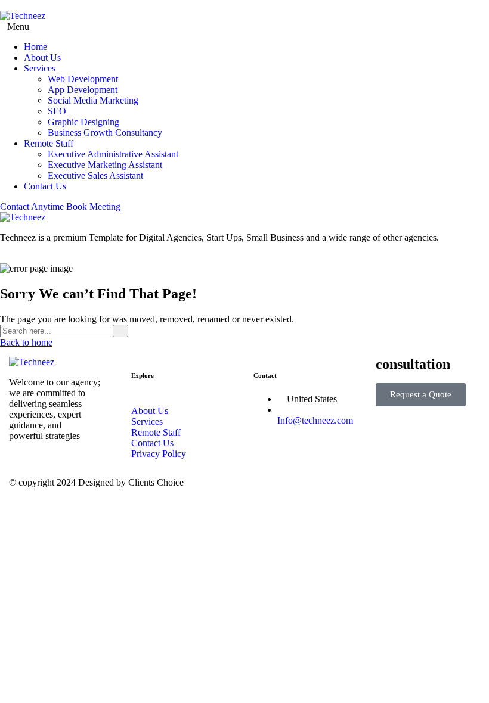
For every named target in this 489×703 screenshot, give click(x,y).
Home (35, 47)
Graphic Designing (83, 122)
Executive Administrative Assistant (113, 154)
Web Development (83, 79)
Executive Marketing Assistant (105, 165)
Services (39, 68)
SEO (57, 111)
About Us (42, 57)
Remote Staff (48, 143)
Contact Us (45, 186)
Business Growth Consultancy (105, 132)
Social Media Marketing (93, 100)
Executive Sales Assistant (95, 175)
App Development (82, 90)
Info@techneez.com (315, 420)
